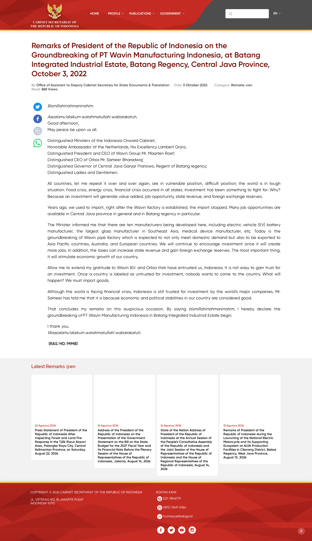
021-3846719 (171, 498)
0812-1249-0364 (174, 507)
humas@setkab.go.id (177, 516)
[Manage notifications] (301, 531)
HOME (94, 14)
